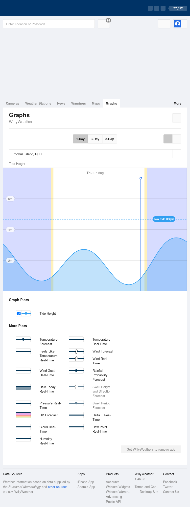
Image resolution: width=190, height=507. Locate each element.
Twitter (167, 486)
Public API (113, 501)
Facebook (170, 481)
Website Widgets (118, 486)
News (61, 103)
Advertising (114, 496)
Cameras (12, 103)
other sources (58, 486)
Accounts (112, 481)
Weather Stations (38, 103)
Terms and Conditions (147, 486)
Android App (86, 486)
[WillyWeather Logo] (26, 8)
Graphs (111, 103)
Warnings (78, 103)
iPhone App (85, 481)
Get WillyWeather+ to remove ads (151, 449)
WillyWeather (20, 121)
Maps (96, 103)
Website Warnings (118, 491)
